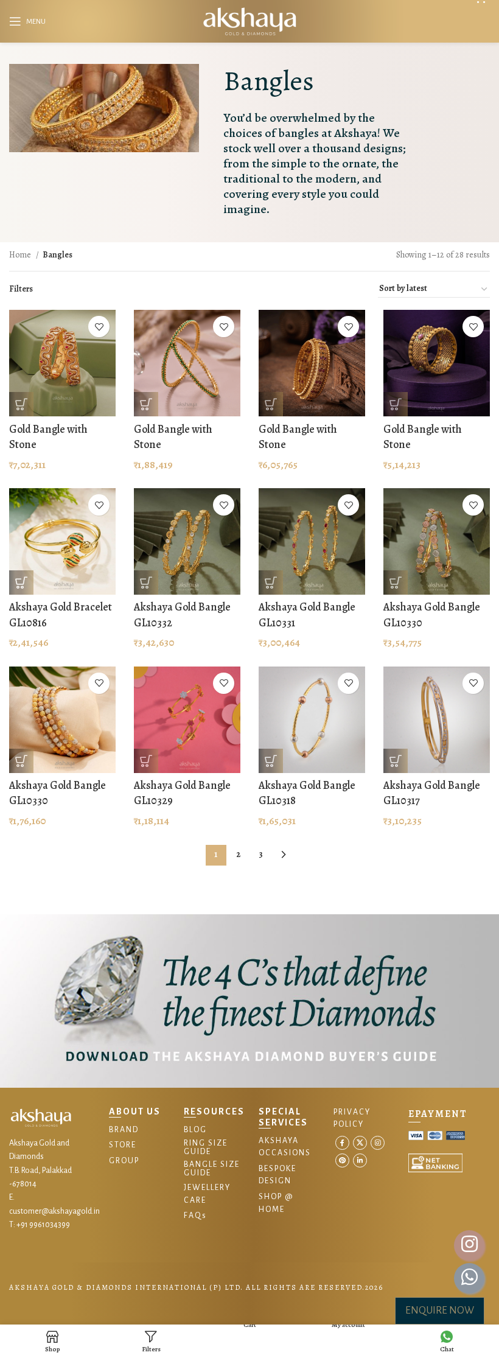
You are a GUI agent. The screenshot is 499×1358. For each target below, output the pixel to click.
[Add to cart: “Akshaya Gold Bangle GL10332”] (146, 582)
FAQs (195, 1215)
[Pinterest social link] (342, 1160)
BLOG (195, 1129)
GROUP (124, 1161)
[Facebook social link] (342, 1143)
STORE (122, 1145)
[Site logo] (249, 20)
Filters (21, 289)
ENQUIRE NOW (439, 1310)
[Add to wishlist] (99, 326)
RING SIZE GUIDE (206, 1147)
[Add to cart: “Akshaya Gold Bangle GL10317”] (395, 761)
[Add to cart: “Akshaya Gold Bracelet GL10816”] (21, 582)
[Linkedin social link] (360, 1160)
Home (21, 255)
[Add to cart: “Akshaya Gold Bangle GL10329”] (146, 761)
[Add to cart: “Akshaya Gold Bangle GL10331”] (271, 582)
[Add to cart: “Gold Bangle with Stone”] (21, 404)
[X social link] (360, 1143)
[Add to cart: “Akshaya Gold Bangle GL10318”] (271, 761)
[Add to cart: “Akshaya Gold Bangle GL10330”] (395, 582)
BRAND (124, 1129)
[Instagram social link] (378, 1143)
